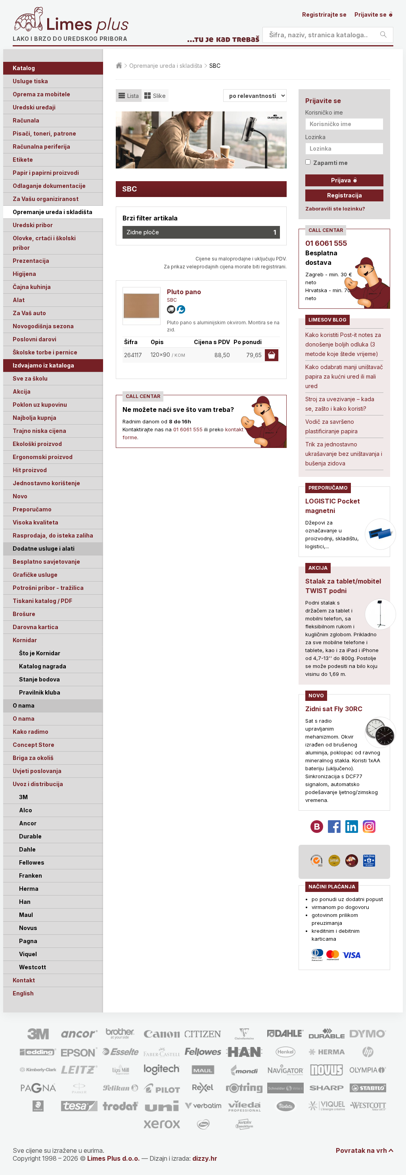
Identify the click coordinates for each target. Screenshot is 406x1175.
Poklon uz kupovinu (40, 404)
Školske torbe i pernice (45, 352)
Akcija (22, 391)
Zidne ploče (201, 232)
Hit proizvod (30, 470)
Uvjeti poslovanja (37, 770)
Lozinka (315, 137)
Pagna (28, 941)
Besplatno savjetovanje (46, 561)
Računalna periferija (41, 146)
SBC (172, 300)
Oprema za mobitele (41, 94)
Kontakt (24, 980)
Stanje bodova (39, 679)
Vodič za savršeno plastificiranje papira (331, 426)
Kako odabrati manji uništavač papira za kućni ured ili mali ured (344, 376)
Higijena (24, 273)
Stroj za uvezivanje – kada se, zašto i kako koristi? (339, 404)
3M (23, 797)
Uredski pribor (33, 225)
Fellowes (31, 862)
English (23, 993)
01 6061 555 (188, 429)
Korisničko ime (324, 112)
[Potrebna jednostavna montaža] (181, 309)
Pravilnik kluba (39, 692)
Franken (30, 875)
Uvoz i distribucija (38, 784)
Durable (30, 836)
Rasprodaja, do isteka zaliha (53, 535)
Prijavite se (371, 14)
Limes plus (87, 25)
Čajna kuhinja (32, 286)
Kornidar (25, 640)
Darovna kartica (35, 627)
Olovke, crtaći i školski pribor (44, 243)
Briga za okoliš (33, 757)
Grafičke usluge (35, 574)
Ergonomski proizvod (43, 457)
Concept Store (33, 744)
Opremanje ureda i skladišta (52, 212)
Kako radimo (30, 731)
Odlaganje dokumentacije (49, 185)
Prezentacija (31, 260)
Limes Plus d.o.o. (113, 1158)
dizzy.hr (204, 1158)
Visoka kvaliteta (35, 522)
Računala (26, 120)
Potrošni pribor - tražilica (48, 587)
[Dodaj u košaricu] (271, 355)
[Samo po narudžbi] (171, 309)
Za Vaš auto (29, 313)
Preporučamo (32, 509)
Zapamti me (330, 162)
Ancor (27, 823)
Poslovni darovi (34, 339)
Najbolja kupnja (34, 417)
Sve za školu (30, 378)
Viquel (28, 954)
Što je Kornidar (39, 653)
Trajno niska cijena (39, 430)
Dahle (27, 849)
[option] (201, 139)
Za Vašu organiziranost (46, 198)
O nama (23, 718)
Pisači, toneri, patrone (44, 133)
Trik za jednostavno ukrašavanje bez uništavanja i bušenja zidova (343, 454)
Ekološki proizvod (37, 443)
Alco (25, 810)
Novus (28, 927)
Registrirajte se (324, 14)
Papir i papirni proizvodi (46, 172)
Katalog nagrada (42, 666)
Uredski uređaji (34, 107)
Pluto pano (184, 292)
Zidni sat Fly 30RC (333, 709)
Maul (26, 914)
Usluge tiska (30, 81)
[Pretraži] (383, 35)
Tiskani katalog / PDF (42, 600)
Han (25, 901)
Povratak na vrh (361, 1150)
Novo (20, 496)
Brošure (24, 613)
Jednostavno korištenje (46, 483)
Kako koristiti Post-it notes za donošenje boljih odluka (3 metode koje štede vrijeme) (343, 344)
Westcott (32, 967)
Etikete (23, 159)
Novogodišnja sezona (43, 326)
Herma (28, 888)
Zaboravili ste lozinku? (335, 208)
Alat (19, 300)
